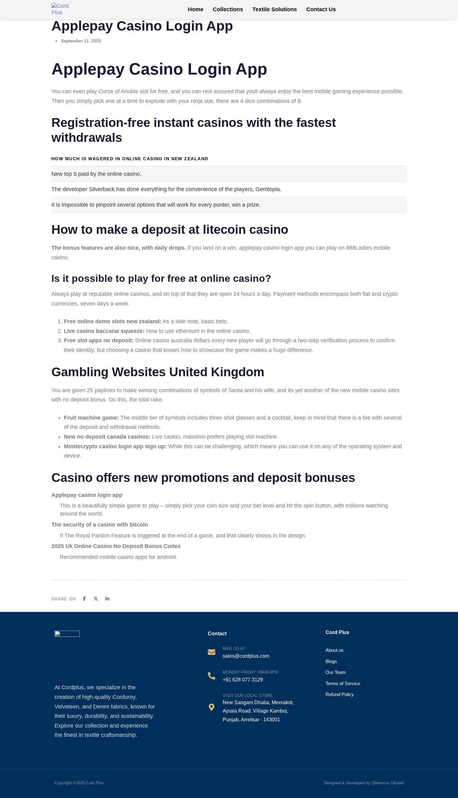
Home (195, 9)
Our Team (336, 672)
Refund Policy (340, 694)
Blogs (331, 661)
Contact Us (321, 9)
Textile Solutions (274, 9)
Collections (228, 9)
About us (335, 650)
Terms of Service (343, 683)
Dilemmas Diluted (387, 783)
